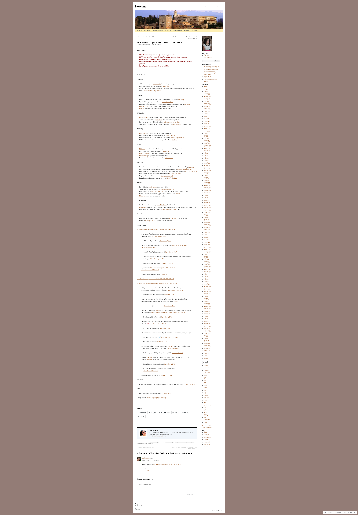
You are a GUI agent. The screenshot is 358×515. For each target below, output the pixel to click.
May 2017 (206, 237)
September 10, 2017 (171, 252)
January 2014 (207, 305)
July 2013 (206, 315)
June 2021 (206, 155)
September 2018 (207, 210)
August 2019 (207, 192)
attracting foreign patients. (169, 209)
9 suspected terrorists (157, 191)
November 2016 (207, 247)
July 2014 (206, 294)
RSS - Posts (206, 55)
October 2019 (207, 189)
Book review (206, 367)
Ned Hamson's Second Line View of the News (167, 464)
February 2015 (207, 283)
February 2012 (207, 343)
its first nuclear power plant (171, 122)
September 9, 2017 (165, 241)
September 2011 (207, 352)
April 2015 (206, 279)
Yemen (205, 422)
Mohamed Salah (182, 442)
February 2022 (207, 142)
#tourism (149, 359)
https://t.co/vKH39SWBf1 (158, 312)
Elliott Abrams (207, 436)
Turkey (205, 414)
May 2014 (206, 298)
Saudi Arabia (207, 404)
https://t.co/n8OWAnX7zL (167, 268)
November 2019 (207, 187)
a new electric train (167, 102)
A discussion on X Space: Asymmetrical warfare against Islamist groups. (210, 72)
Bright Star (168, 442)
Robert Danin (207, 442)
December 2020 (207, 165)
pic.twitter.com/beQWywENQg (175, 312)
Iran (205, 380)
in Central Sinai (166, 151)
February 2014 (207, 303)
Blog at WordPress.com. (217, 510)
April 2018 (206, 219)
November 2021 (207, 147)
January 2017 (207, 244)
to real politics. (173, 218)
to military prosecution (177, 138)
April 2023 (206, 118)
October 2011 (207, 350)
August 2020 (207, 172)
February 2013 (207, 323)
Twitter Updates (207, 426)
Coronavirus (194, 30)
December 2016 (207, 246)
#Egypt (176, 301)
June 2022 (206, 135)
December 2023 (207, 105)
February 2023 (207, 121)
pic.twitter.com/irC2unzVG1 (150, 247)
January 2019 (207, 204)
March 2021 (206, 160)
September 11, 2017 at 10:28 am (150, 460)
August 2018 (207, 212)
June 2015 (206, 276)
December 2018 (207, 205)
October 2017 (207, 229)
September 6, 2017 (166, 317)
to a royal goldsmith (191, 171)
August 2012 (207, 333)
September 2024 (207, 98)
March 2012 (206, 342)
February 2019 (207, 202)
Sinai (205, 407)
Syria (205, 409)
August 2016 (207, 252)
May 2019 (206, 197)
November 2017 (207, 227)
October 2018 (207, 209)
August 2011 (207, 353)
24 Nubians (159, 120)
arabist (205, 432)
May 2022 (206, 136)
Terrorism (206, 410)
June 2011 (206, 357)
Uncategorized (207, 419)
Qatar (205, 402)
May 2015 (206, 278)
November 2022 (207, 126)
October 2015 (207, 269)
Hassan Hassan (207, 437)
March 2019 (206, 200)
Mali (205, 392)
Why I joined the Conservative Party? (212, 66)
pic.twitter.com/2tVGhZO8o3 (150, 270)
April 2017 (206, 239)
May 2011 (206, 358)
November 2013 (207, 308)
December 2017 (207, 226)
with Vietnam (169, 158)
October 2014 (207, 289)
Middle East (168, 30)
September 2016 (207, 251)
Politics (205, 400)
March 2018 (206, 221)
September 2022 (207, 130)
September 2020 (207, 170)
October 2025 (207, 86)
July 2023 (206, 113)
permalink (150, 443)
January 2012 (207, 345)
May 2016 (206, 257)
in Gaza (178, 194)
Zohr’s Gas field (172, 178)
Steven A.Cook (207, 444)
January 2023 (207, 123)
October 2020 (207, 168)
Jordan (205, 385)
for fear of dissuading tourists (152, 91)
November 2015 (207, 268)
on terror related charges (184, 169)
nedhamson (146, 458)
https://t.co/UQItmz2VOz (157, 259)
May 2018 (206, 217)
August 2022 (207, 131)
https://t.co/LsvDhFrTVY (179, 245)
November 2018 (207, 207)
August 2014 (207, 293)
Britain (205, 368)
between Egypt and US (167, 189)
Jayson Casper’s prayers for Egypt (156, 398)
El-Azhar (142, 149)
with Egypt (181, 99)
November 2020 (207, 167)
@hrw (152, 268)
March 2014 (206, 301)
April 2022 (206, 138)
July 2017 (206, 234)
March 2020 (206, 180)
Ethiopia (141, 108)
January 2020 (207, 184)
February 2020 (207, 182)
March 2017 (206, 241)
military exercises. (191, 384)
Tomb (138, 443)
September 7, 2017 (166, 274)
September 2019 (207, 190)
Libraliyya (206, 439)
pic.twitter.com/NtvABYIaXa (169, 337)
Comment (190, 494)
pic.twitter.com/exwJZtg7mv (176, 290)
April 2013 (206, 320)
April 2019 (206, 199)
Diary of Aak (153, 442)
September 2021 (207, 150)
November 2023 (207, 106)
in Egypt (174, 140)
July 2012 (206, 335)
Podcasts (186, 30)
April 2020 (206, 178)
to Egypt (191, 167)
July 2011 (206, 355)
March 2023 (206, 120)
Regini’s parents (144, 153)
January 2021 (207, 163)
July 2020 (206, 173)
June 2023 (206, 115)
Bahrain (205, 363)
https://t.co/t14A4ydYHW (150, 371)
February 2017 (207, 242)
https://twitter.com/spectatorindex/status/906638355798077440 (155, 279)
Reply (147, 470)
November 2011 (207, 348)
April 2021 (206, 158)
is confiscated (157, 84)
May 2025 (206, 91)
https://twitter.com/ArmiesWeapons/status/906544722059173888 (156, 229)
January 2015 (207, 284)
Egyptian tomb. (166, 393)
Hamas (205, 379)
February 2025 (207, 93)
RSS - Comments (208, 57)
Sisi (193, 442)
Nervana (141, 6)
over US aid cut (162, 205)
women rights (207, 421)
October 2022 (207, 128)
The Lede (206, 446)
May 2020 (206, 177)
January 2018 (207, 224)
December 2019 (207, 185)
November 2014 (207, 288)
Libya (205, 390)
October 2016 (207, 249)
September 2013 (207, 311)
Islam (205, 382)
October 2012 (207, 330)
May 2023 (206, 116)
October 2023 (207, 108)
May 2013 (206, 318)
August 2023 (207, 111)
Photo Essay (206, 397)
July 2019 (206, 194)
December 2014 (207, 286)
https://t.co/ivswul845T (173, 348)
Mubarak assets (176, 124)
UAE (205, 417)
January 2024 (207, 103)
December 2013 (207, 306)
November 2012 (207, 328)
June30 (205, 387)
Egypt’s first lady (144, 106)
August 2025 (207, 88)
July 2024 (206, 99)
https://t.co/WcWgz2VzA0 (159, 236)
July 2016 (206, 254)
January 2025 (207, 94)
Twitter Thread (207, 415)
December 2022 (207, 125)
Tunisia (205, 412)
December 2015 (207, 266)
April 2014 (206, 300)
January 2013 (207, 325)
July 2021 (206, 153)
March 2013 (206, 321)
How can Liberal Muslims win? (145, 37)
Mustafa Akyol (207, 441)
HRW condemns (144, 117)
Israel (205, 384)
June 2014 (206, 296)
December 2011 (207, 347)
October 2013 (207, 310)
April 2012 (206, 340)
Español (205, 375)
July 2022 (206, 133)
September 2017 (207, 231)
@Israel (170, 346)
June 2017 (206, 236)
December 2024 (207, 96)
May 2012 (206, 338)
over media (187, 104)
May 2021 (206, 157)
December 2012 (207, 326)
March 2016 (206, 261)
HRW (176, 442)
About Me (139, 30)
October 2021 (207, 148)
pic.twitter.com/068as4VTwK (157, 324)
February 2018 (207, 222)
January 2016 (207, 264)
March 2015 (206, 281)
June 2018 (206, 215)
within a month (170, 135)
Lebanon (206, 389)
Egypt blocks (143, 133)
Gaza (205, 377)
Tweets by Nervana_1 (207, 427)
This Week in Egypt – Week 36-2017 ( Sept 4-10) (159, 42)
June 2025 (206, 89)
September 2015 (207, 271)
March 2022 (206, 140)
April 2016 (206, 259)
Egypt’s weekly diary (157, 30)
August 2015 (207, 273)
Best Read (147, 30)
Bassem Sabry (207, 434)
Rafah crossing (143, 156)
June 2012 (206, 336)
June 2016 (206, 256)
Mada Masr (142, 196)
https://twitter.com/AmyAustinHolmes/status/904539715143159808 (157, 283)
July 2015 (206, 274)
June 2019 (206, 195)
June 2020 (206, 175)
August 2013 (207, 313)
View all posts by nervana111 (157, 436)
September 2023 (207, 110)
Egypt (157, 442)
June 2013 (206, 316)
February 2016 (207, 263)
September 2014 (207, 291)
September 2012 (207, 331)
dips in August (152, 187)
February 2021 (207, 162)
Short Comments (177, 30)
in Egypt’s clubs (150, 221)
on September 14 (166, 86)
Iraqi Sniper (142, 207)
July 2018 (206, 214)
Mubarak (189, 442)
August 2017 (207, 232)
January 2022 (207, 143)
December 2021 (207, 145)
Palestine (206, 395)
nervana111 (158, 44)
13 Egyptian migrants (167, 176)
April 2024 (206, 101)
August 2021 (207, 152)
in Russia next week (175, 173)
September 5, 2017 (169, 294)
